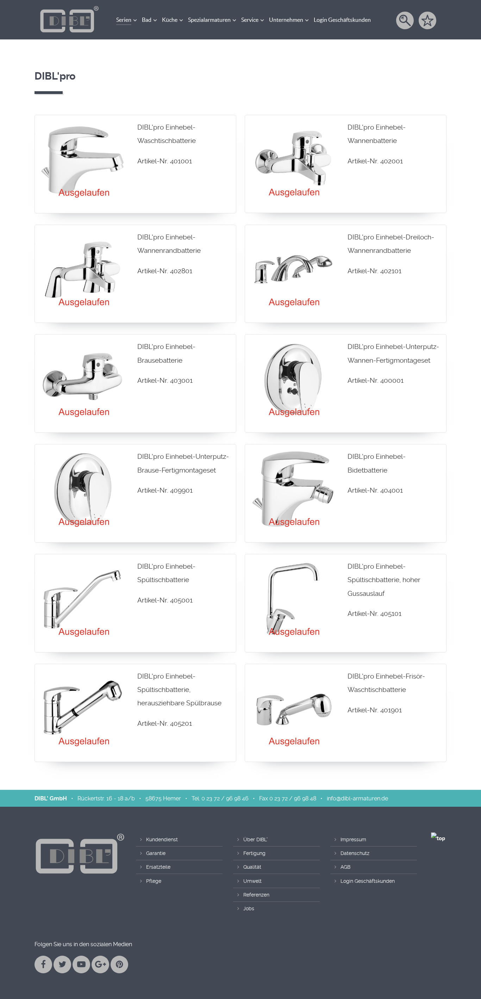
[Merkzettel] (428, 20)
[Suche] (405, 20)
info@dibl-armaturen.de (357, 798)
